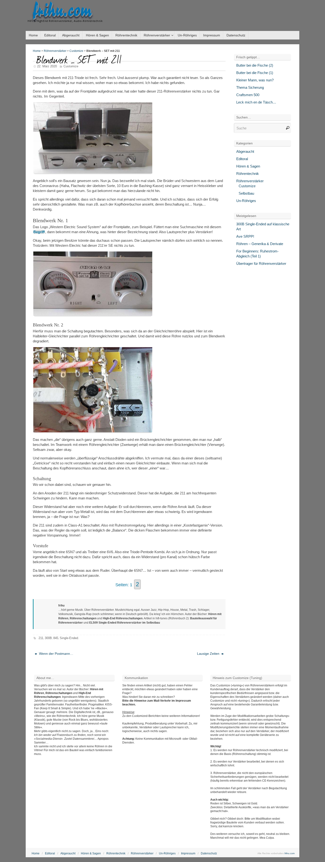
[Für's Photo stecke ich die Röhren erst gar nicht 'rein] (92, 172)
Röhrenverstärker (55, 51)
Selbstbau (246, 193)
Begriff (39, 232)
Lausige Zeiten (208, 653)
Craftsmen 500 (247, 95)
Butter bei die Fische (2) (254, 65)
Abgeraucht (245, 151)
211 (41, 638)
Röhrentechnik (247, 174)
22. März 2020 (47, 66)
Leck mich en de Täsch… (256, 102)
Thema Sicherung (250, 87)
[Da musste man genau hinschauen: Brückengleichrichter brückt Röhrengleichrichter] (92, 431)
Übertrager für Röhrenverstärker (261, 263)
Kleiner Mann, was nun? (255, 80)
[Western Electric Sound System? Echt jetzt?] (92, 314)
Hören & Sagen (248, 166)
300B (48, 638)
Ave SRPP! (245, 236)
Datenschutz (209, 853)
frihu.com (62, 10)
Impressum (188, 853)
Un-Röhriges (246, 201)
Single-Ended (69, 638)
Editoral (242, 159)
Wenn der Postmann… (55, 653)
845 (55, 638)
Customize (76, 51)
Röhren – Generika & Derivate (259, 244)
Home (37, 51)
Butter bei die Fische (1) (254, 73)
